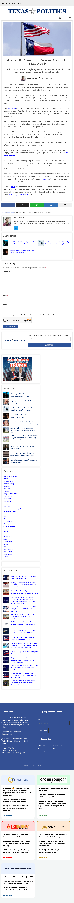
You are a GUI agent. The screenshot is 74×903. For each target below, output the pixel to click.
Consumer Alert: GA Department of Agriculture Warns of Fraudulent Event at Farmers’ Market (53, 843)
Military (5, 519)
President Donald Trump (11, 534)
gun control (7, 501)
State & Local (7, 541)
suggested (45, 179)
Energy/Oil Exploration (10, 494)
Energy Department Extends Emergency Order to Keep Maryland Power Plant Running (17, 843)
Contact (19, 3)
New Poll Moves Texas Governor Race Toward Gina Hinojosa (22, 252)
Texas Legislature (8, 549)
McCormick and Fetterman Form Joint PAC (18, 877)
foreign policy (7, 496)
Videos (5, 557)
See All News (7, 816)
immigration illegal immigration (13, 509)
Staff (13, 3)
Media (5, 516)
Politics (5, 531)
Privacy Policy (5, 3)
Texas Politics (7, 552)
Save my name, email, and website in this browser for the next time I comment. (32, 315)
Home (3, 212)
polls (13, 187)
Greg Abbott (7, 499)
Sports (5, 539)
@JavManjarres (6, 734)
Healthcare (6, 506)
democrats (6, 486)
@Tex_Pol (10, 748)
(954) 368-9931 (12, 750)
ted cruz (5, 544)
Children (5, 478)
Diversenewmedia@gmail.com (16, 753)
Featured (10, 212)
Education (6, 489)
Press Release (7, 536)
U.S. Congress (7, 554)
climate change (8, 481)
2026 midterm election (10, 476)
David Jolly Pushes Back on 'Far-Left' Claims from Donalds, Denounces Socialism (15, 808)
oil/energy (6, 524)
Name (5, 295)
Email (5, 304)
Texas (5, 546)
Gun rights (6, 504)
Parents (5, 529)
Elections (6, 491)
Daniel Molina (32, 78)
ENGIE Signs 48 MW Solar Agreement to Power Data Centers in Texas (22, 243)
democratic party (8, 484)
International (7, 514)
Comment (7, 271)
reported (12, 108)
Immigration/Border (9, 511)
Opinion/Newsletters (9, 526)
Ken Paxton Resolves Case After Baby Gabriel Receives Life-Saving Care (57, 243)
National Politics (8, 521)
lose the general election (19, 194)
